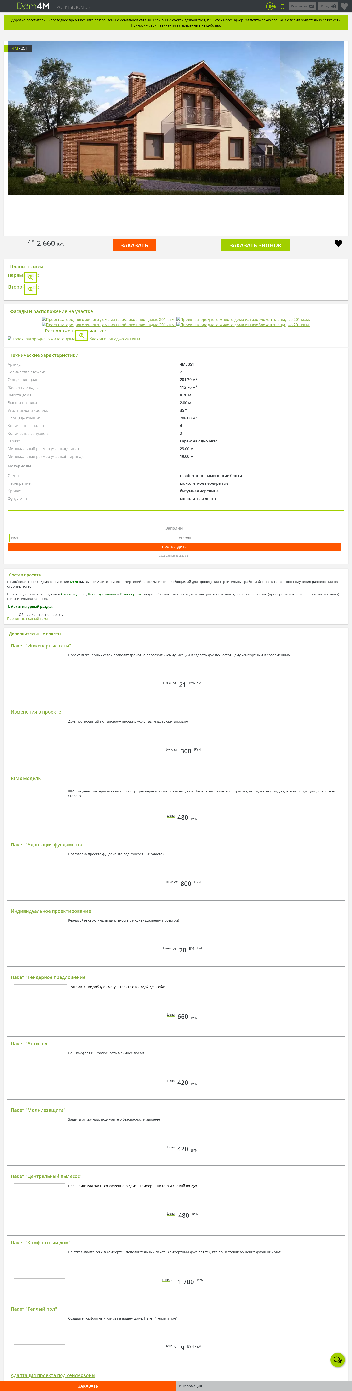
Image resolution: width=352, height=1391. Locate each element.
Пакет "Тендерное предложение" (49, 1252)
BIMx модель (26, 1053)
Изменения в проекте (36, 987)
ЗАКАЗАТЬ (134, 245)
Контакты (299, 6)
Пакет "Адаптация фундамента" (47, 1120)
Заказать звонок (255, 245)
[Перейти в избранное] (344, 4)
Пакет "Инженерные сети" (41, 921)
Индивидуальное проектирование (51, 1186)
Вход (325, 6)
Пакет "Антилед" (30, 1318)
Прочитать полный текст (28, 893)
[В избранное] (338, 243)
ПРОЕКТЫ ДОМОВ (71, 7)
